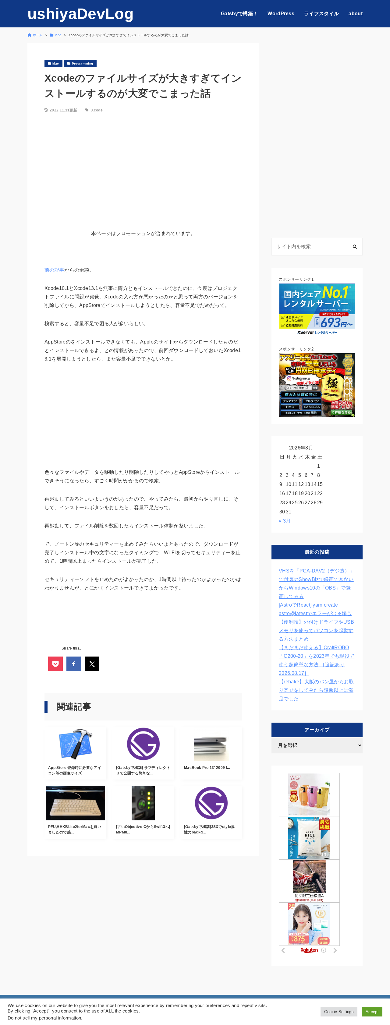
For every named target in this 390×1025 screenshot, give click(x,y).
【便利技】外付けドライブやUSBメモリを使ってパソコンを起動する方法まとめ (316, 630)
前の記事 (54, 270)
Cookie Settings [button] (339, 1011)
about (356, 13)
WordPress (281, 13)
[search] (355, 246)
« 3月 (285, 520)
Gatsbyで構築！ (239, 13)
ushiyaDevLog (80, 13)
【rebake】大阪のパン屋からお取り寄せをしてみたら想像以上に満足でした (316, 690)
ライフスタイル (321, 13)
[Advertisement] (143, 168)
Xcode (97, 110)
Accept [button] (372, 1011)
